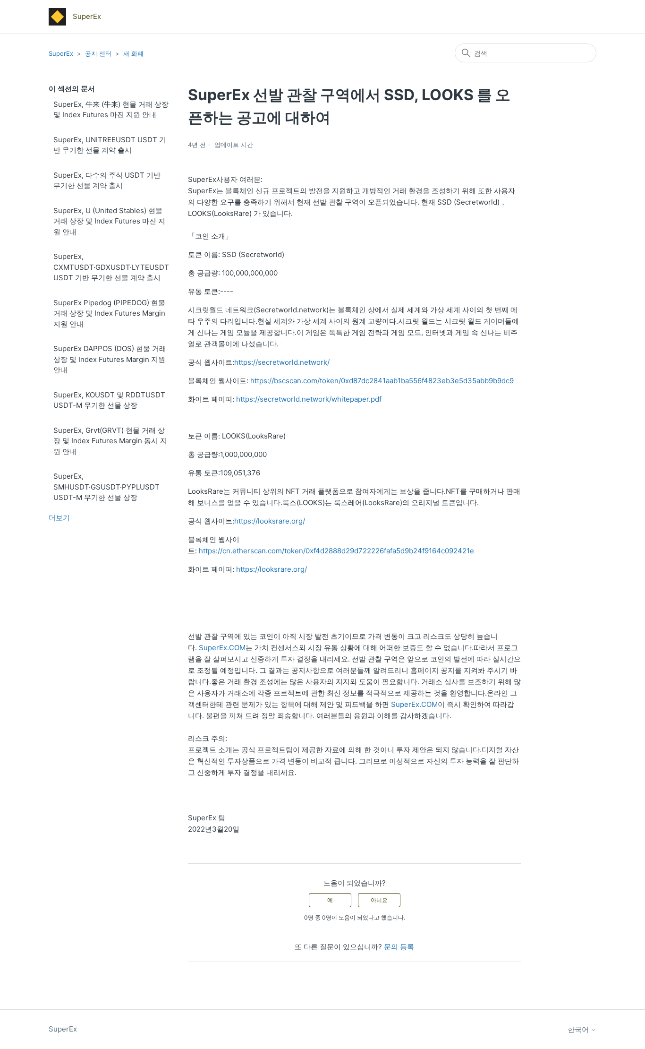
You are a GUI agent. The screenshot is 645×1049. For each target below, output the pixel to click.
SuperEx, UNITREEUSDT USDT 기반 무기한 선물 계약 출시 (109, 145)
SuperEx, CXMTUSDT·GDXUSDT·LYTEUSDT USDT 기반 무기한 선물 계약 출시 (111, 267)
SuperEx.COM (222, 647)
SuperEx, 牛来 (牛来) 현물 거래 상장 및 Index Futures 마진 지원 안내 (111, 110)
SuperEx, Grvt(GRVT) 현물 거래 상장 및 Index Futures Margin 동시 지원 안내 (110, 441)
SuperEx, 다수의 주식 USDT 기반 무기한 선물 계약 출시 (107, 180)
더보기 (59, 517)
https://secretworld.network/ (282, 362)
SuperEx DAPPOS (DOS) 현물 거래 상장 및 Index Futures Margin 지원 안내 (109, 359)
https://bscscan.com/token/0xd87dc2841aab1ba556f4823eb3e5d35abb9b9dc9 (382, 380)
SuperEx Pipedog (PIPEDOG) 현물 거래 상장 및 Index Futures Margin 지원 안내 (109, 313)
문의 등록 (399, 946)
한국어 (579, 1029)
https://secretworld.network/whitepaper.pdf (309, 399)
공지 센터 (98, 53)
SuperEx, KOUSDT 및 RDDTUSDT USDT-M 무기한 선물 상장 (109, 400)
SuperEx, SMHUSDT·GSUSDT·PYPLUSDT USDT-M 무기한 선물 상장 (106, 487)
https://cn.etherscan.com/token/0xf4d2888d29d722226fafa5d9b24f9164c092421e (336, 550)
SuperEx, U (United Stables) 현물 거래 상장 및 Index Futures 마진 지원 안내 (109, 221)
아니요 (379, 899)
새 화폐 (133, 53)
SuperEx (61, 53)
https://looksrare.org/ (269, 520)
